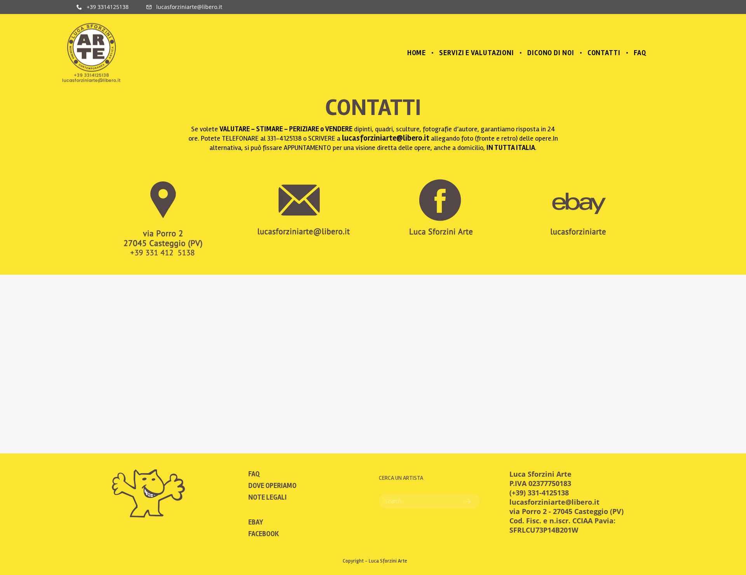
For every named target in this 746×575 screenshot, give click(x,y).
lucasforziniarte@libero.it (385, 138)
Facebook (263, 534)
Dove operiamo (272, 485)
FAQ (254, 474)
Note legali (267, 497)
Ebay (255, 522)
